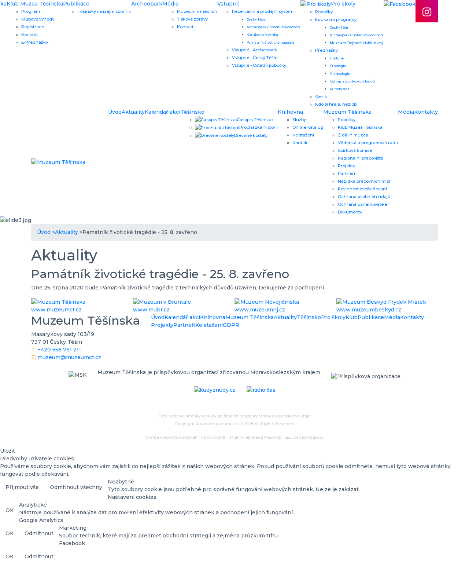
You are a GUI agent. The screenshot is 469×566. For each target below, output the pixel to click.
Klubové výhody (37, 19)
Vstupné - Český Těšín (255, 57)
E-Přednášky (34, 42)
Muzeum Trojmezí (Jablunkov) (356, 43)
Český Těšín (256, 19)
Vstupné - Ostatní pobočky (259, 65)
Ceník (321, 96)
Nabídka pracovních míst (364, 181)
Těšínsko (192, 112)
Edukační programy (336, 19)
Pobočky (324, 11)
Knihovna (290, 112)
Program (30, 11)
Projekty (346, 165)
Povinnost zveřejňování (362, 188)
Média (170, 3)
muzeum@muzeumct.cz (69, 357)
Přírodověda (340, 89)
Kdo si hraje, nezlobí (336, 104)
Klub (352, 317)
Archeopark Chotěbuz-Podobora (273, 27)
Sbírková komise (355, 150)
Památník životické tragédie (270, 42)
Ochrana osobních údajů (364, 196)
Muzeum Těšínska (347, 112)
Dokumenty (350, 212)
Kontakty (426, 112)
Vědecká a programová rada (368, 142)
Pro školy (333, 317)
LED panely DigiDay (304, 437)
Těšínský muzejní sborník (104, 11)
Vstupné (228, 3)
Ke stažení (303, 135)
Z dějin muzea (353, 135)
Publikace (76, 3)
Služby (299, 119)
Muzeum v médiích (197, 11)
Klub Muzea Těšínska (35, 3)
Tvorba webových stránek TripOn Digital (185, 437)
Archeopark (146, 3)
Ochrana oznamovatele (362, 204)
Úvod (115, 112)
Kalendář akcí (162, 112)
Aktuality (133, 112)
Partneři (346, 173)
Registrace (32, 26)
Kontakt (29, 34)
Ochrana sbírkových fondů (352, 81)
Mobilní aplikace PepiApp (255, 437)
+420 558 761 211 (59, 349)
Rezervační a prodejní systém (262, 11)
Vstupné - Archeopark (255, 49)
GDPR (231, 325)
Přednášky (326, 50)
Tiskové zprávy (192, 19)
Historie (337, 58)
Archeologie (340, 74)
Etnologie (338, 66)
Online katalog (307, 127)
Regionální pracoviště (360, 158)
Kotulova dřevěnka (262, 35)
